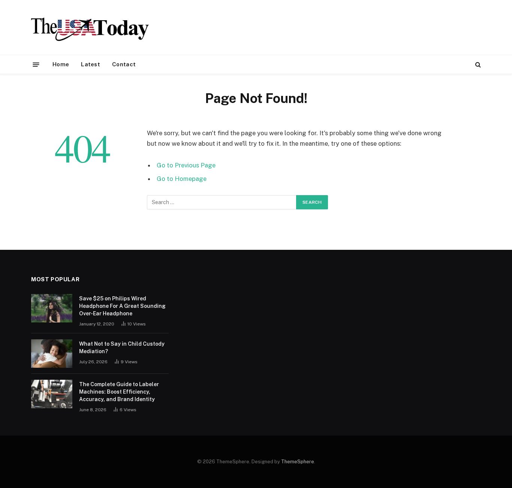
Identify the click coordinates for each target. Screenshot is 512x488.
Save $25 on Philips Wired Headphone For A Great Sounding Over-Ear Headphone (122, 305)
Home (60, 64)
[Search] (477, 64)
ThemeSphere (297, 461)
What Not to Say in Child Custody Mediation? (122, 347)
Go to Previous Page (186, 165)
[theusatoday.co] (90, 27)
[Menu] (36, 64)
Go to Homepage (182, 178)
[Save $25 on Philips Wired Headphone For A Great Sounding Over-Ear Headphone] (51, 308)
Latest (90, 64)
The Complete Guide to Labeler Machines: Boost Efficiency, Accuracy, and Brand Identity (119, 391)
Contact (124, 64)
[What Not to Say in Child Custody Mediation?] (51, 353)
